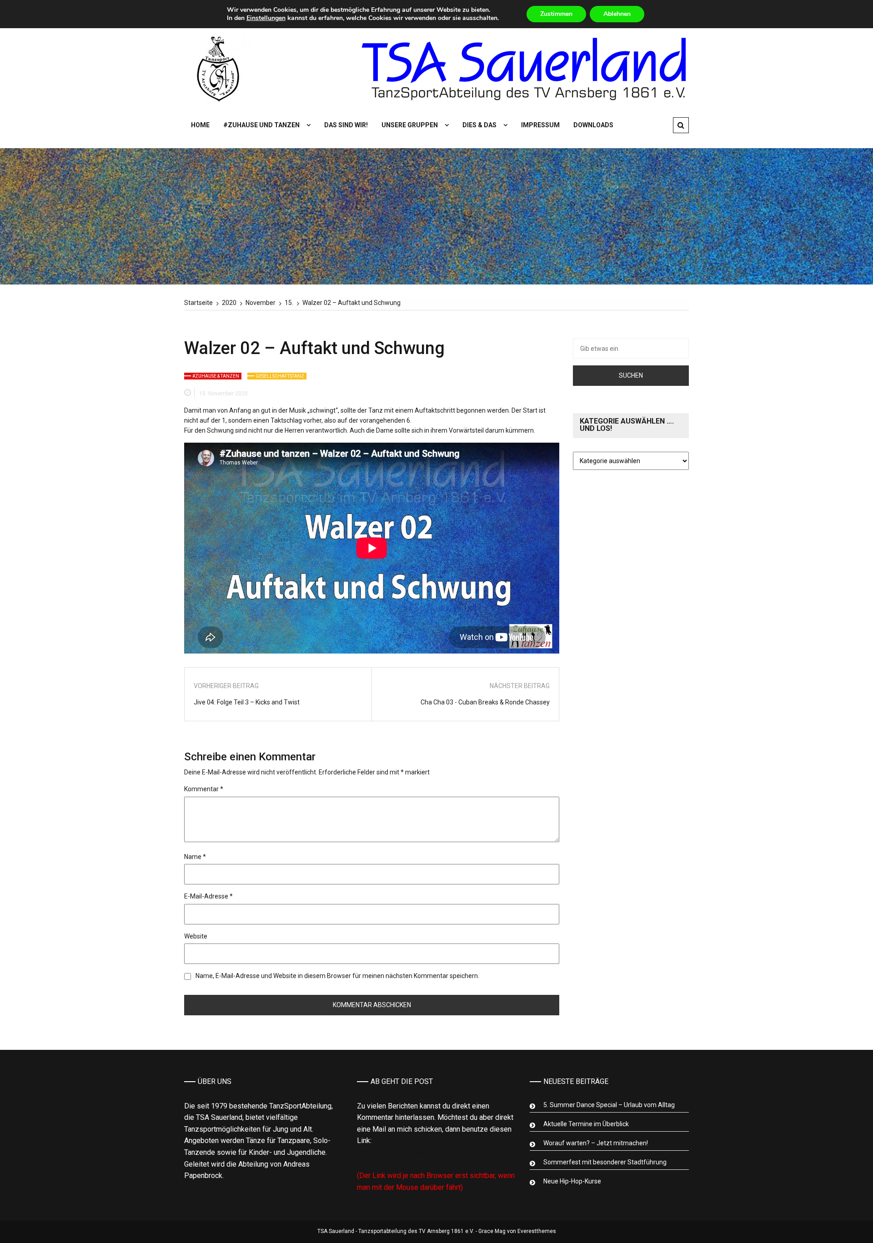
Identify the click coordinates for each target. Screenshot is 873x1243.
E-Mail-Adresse (208, 896)
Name (195, 856)
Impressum (540, 125)
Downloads (593, 125)
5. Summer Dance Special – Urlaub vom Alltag (609, 1104)
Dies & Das (479, 125)
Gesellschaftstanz (280, 376)
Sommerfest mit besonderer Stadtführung (605, 1162)
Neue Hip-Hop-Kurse (572, 1181)
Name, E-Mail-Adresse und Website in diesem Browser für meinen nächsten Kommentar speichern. (337, 975)
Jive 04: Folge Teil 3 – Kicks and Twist (247, 702)
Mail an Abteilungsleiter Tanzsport (416, 1152)
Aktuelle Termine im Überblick (586, 1124)
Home (200, 125)
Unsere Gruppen (409, 125)
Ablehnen (617, 14)
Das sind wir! (346, 125)
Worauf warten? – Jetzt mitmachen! (595, 1143)
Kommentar (203, 789)
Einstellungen (266, 18)
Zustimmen (556, 14)
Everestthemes (536, 1231)
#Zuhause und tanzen (261, 125)
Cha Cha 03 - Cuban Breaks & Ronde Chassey (485, 702)
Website (195, 936)
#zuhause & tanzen (215, 376)
